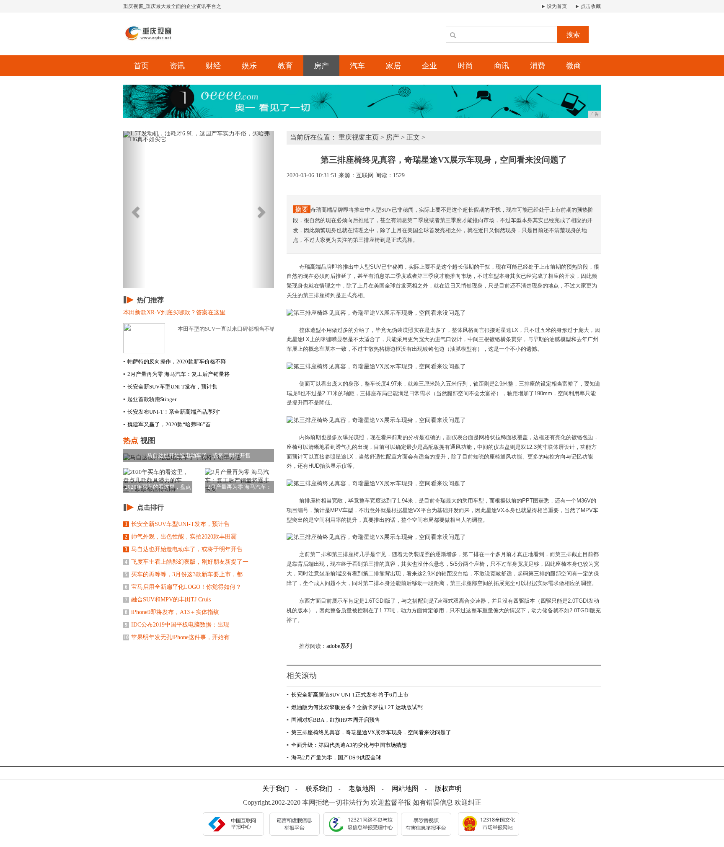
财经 (213, 66)
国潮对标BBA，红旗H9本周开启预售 (333, 720)
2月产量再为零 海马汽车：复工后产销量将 (176, 374)
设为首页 (556, 6)
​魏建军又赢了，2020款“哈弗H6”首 (167, 424)
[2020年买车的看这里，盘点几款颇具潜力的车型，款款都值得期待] (157, 480)
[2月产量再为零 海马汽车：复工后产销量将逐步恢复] (239, 480)
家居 (393, 66)
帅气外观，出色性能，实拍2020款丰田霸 (181, 537)
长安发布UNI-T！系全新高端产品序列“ (171, 412)
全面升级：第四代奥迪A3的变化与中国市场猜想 (347, 745)
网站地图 (405, 788)
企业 (429, 66)
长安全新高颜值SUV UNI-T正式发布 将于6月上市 (348, 695)
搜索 (573, 34)
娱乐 (249, 66)
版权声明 (448, 788)
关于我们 (275, 788)
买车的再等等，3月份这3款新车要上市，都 (184, 574)
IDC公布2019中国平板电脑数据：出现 (177, 625)
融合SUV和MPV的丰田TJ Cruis (168, 599)
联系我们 (318, 788)
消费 (537, 66)
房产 (321, 66)
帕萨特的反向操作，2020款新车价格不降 (174, 361)
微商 (573, 66)
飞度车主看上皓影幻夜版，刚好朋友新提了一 (186, 562)
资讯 (177, 66)
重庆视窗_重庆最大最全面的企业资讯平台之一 (174, 6)
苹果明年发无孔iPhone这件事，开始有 (177, 637)
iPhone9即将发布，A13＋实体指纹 (172, 612)
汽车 (357, 66)
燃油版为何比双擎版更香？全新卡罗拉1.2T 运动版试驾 (355, 707)
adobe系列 (339, 646)
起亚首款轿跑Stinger (149, 399)
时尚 (465, 66)
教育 (285, 66)
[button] (134, 209)
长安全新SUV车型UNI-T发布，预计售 (170, 386)
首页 (141, 66)
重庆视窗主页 (359, 137)
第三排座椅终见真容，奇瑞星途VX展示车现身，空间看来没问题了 (369, 732)
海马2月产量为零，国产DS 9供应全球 (334, 757)
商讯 (501, 66)
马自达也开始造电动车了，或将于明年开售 (184, 549)
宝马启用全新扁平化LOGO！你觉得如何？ (183, 587)
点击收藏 (590, 6)
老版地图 (362, 788)
